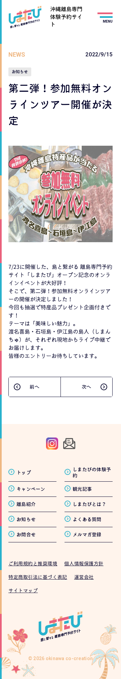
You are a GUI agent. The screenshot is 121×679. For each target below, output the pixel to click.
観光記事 (82, 489)
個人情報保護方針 (83, 563)
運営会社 (84, 577)
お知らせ (26, 519)
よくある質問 (87, 519)
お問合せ (26, 534)
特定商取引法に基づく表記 (37, 577)
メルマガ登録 (87, 534)
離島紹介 (26, 504)
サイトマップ (23, 590)
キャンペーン (30, 489)
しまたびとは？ (89, 504)
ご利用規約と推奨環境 (32, 563)
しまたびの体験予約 (92, 472)
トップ (23, 472)
